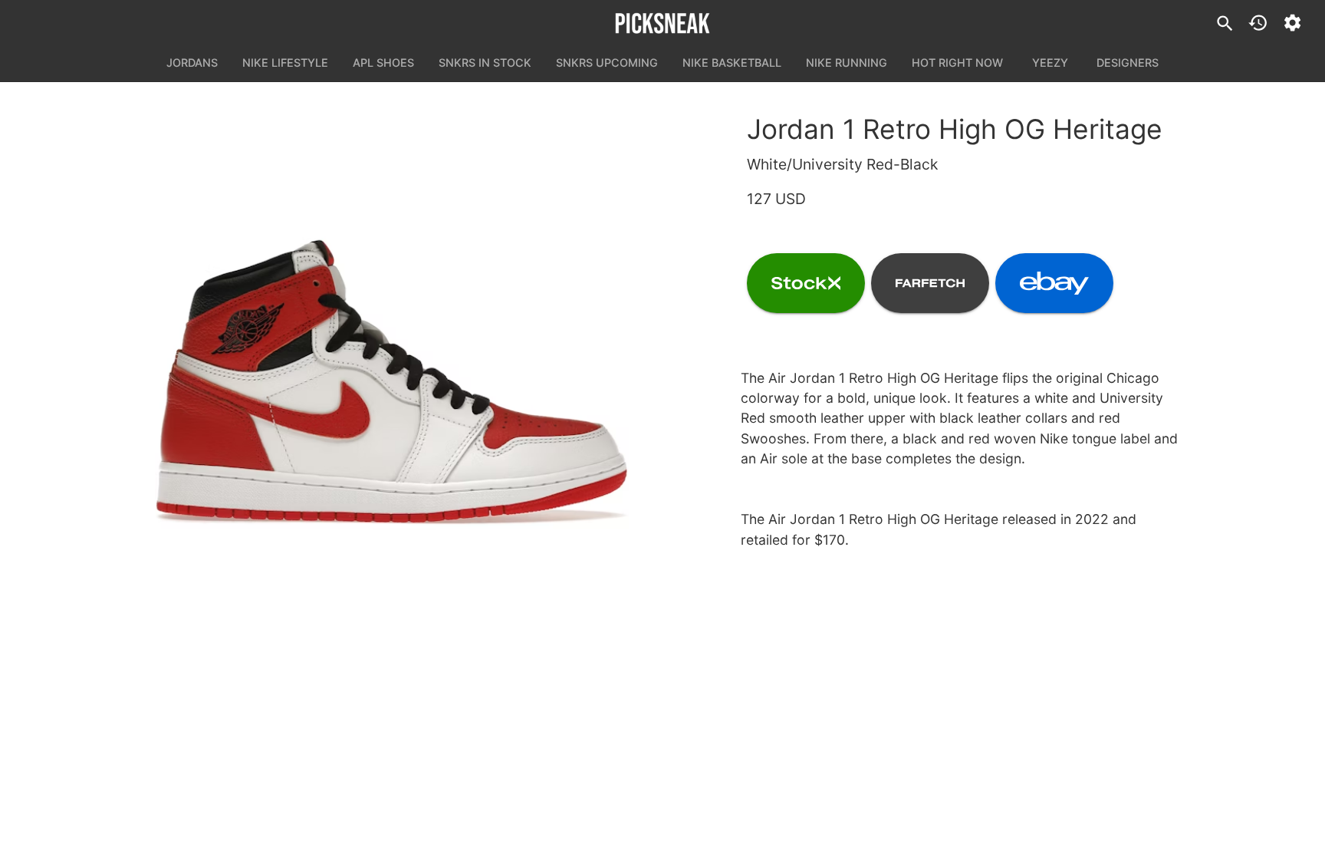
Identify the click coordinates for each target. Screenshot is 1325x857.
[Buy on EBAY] (1054, 283)
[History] (1257, 22)
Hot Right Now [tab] (957, 62)
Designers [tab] (1127, 62)
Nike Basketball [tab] (731, 62)
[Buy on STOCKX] (806, 283)
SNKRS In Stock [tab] (485, 62)
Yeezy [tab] (1050, 62)
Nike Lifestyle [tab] (285, 62)
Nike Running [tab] (846, 62)
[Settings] (1292, 22)
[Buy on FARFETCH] (930, 283)
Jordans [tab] (192, 62)
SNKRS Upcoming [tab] (607, 62)
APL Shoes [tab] (383, 62)
